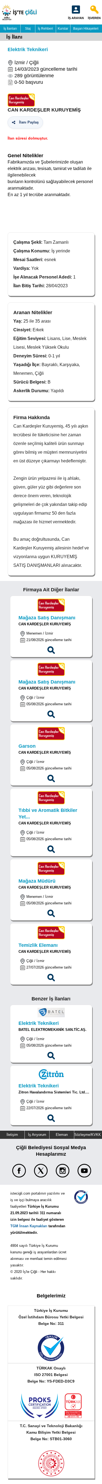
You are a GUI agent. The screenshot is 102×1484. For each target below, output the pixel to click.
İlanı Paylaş (28, 122)
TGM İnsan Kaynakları (28, 1226)
